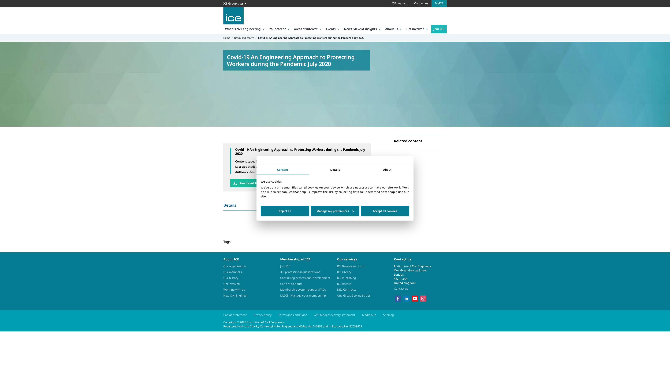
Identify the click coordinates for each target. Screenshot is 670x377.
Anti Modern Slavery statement (334, 315)
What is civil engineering (243, 29)
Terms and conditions (292, 315)
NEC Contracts (346, 289)
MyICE (439, 3)
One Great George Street (353, 295)
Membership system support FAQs (303, 289)
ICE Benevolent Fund (350, 266)
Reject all (285, 211)
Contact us (421, 3)
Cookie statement (235, 315)
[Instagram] (423, 298)
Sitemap (388, 315)
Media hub (369, 315)
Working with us (234, 289)
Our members (232, 272)
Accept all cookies (385, 211)
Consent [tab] (282, 170)
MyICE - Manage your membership (303, 295)
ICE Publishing (346, 278)
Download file (249, 183)
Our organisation (234, 266)
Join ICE (439, 29)
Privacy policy (262, 315)
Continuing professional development (305, 278)
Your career (277, 29)
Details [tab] (335, 170)
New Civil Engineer (235, 295)
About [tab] (387, 170)
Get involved (415, 29)
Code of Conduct (291, 284)
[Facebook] (398, 298)
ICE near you (400, 3)
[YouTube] (415, 298)
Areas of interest (306, 29)
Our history (230, 278)
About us (391, 29)
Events (331, 29)
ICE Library (344, 272)
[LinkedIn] (406, 298)
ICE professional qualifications (300, 272)
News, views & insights (360, 29)
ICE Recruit (344, 284)
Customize (335, 211)
